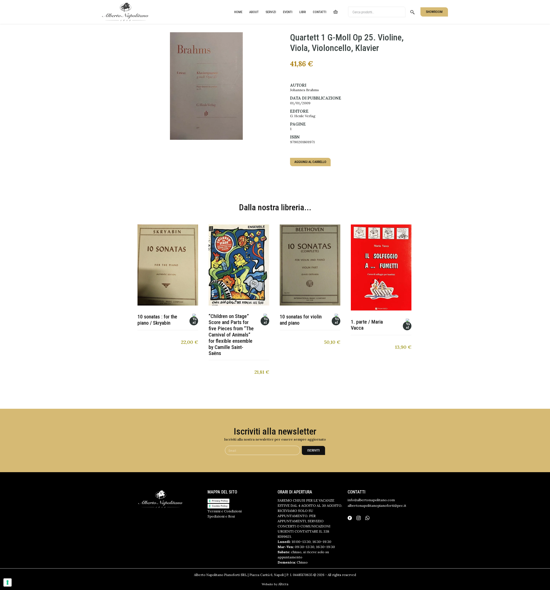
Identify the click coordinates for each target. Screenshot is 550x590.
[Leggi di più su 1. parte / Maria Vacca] (407, 326)
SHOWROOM (434, 12)
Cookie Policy (220, 505)
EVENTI (287, 12)
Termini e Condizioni (225, 511)
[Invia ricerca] (412, 12)
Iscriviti (313, 450)
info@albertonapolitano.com (371, 500)
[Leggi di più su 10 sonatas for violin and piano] (336, 321)
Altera (283, 584)
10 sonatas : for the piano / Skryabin (157, 320)
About (254, 12)
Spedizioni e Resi (221, 516)
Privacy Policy (220, 500)
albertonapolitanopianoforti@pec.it (377, 505)
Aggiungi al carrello (310, 162)
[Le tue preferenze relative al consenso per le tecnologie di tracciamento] (7, 582)
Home (238, 12)
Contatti (319, 12)
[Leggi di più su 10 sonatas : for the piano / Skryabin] (193, 321)
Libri (302, 12)
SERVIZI (271, 12)
